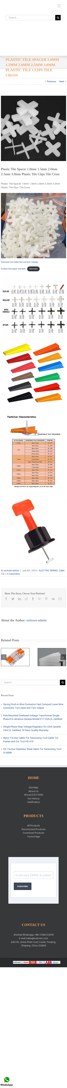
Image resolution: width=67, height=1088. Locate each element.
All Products (33, 825)
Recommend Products (34, 829)
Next (61, 81)
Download (33, 269)
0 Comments (13, 574)
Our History (33, 798)
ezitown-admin (11, 570)
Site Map (33, 787)
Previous (51, 81)
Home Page (33, 836)
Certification (33, 802)
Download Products (33, 832)
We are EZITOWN (33, 794)
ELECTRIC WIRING (48, 570)
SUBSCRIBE (22, 886)
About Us (33, 791)
